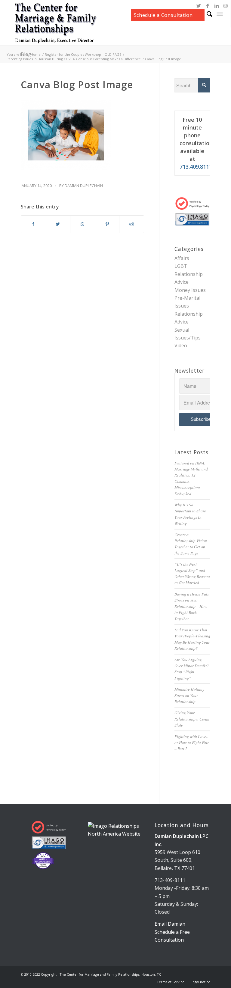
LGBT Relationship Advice (188, 274)
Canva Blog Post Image (77, 84)
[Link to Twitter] (198, 5)
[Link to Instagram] (225, 5)
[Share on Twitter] (58, 224)
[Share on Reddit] (131, 224)
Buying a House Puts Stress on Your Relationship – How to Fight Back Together (191, 606)
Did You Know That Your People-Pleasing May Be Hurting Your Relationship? (192, 639)
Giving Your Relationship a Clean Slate (191, 719)
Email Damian (170, 924)
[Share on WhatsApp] (82, 224)
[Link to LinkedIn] (216, 5)
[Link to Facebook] (207, 5)
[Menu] (220, 14)
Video (180, 345)
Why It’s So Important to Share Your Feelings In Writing (190, 514)
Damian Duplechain (84, 185)
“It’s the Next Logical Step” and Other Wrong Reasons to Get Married (192, 573)
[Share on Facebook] (33, 224)
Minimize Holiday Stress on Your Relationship (189, 695)
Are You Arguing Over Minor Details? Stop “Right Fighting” (191, 669)
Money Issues (190, 290)
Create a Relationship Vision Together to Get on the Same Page (190, 544)
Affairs (181, 258)
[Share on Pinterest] (107, 224)
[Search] (206, 13)
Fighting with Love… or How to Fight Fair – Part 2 (192, 742)
